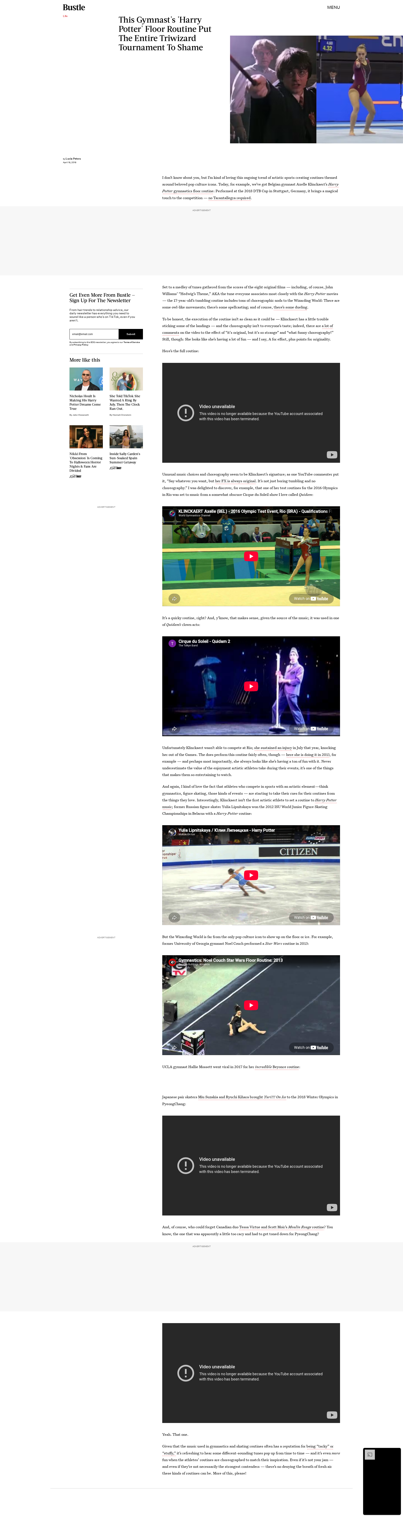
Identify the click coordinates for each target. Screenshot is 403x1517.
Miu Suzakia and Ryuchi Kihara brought (242, 1096)
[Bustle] (74, 7)
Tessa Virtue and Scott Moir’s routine (281, 1226)
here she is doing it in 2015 (308, 754)
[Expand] (367, 1451)
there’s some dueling (290, 307)
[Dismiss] (396, 1451)
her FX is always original (235, 480)
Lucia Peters (73, 158)
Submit (131, 334)
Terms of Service (131, 342)
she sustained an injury (273, 747)
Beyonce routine (277, 1066)
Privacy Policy (81, 344)
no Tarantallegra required (229, 197)
